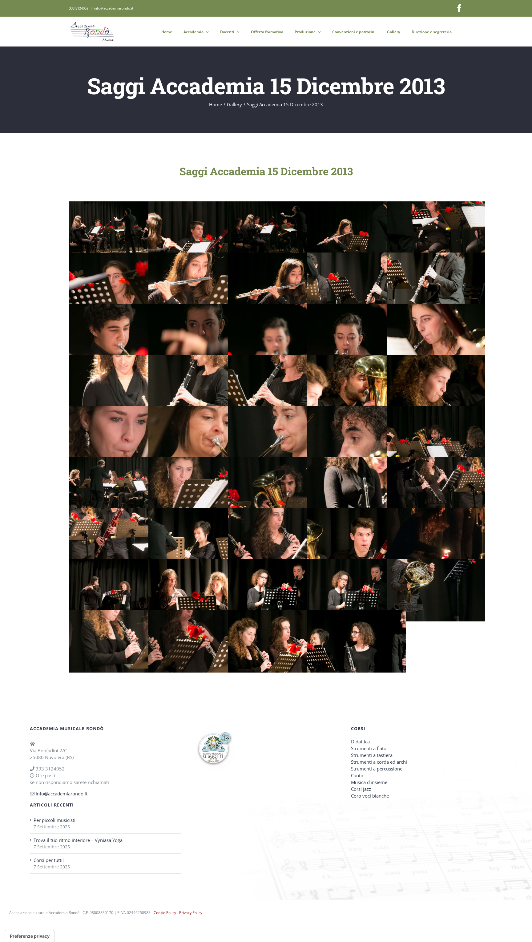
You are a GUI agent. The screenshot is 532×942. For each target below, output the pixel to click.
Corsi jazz (361, 789)
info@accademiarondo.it (113, 8)
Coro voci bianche (370, 796)
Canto (357, 775)
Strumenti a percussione (376, 769)
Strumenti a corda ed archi (379, 762)
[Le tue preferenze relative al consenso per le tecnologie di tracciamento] (29, 936)
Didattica (360, 741)
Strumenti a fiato (368, 748)
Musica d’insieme (369, 782)
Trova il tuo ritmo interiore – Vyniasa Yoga (78, 840)
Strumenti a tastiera (372, 755)
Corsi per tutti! (49, 860)
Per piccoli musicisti (54, 820)
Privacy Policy (190, 912)
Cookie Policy (165, 912)
